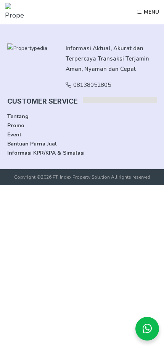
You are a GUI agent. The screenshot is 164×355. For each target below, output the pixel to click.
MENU (151, 12)
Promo (15, 125)
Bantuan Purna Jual (32, 143)
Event (14, 134)
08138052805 (92, 85)
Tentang (18, 116)
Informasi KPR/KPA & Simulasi (46, 153)
